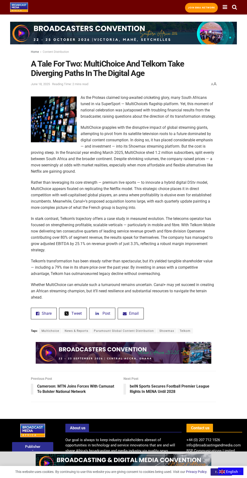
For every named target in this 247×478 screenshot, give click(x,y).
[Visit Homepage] (19, 7)
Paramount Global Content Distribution (124, 331)
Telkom (185, 331)
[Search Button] (234, 7)
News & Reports (76, 331)
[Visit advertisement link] (123, 37)
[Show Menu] (225, 7)
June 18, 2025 (40, 84)
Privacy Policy (196, 472)
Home (35, 52)
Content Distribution (56, 52)
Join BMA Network (201, 7)
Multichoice (50, 331)
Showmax (166, 331)
